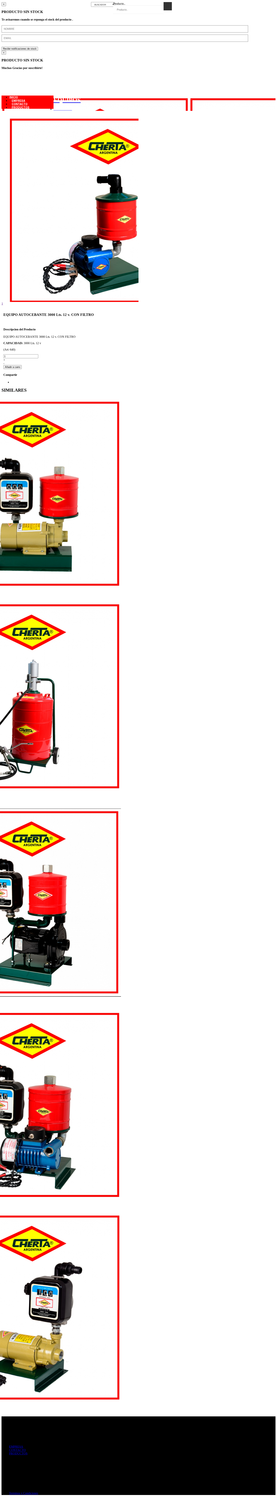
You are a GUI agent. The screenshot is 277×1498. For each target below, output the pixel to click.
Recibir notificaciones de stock (20, 48)
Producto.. (119, 3)
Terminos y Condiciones (23, 1493)
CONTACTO (17, 1450)
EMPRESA (16, 1446)
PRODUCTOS (20, 107)
